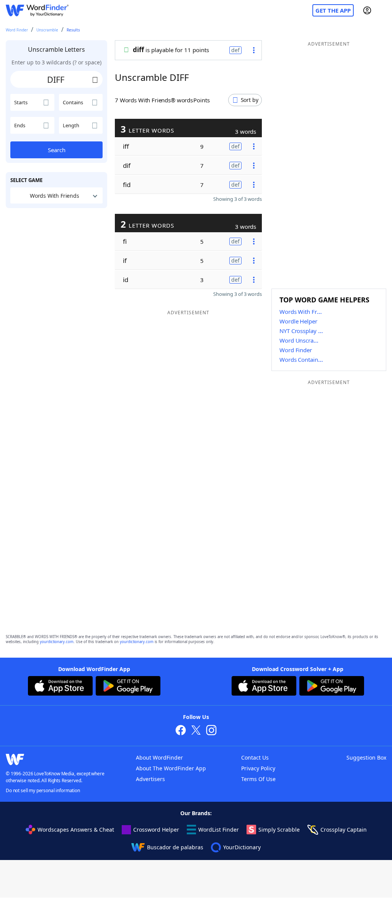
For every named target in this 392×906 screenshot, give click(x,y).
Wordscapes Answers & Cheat (76, 829)
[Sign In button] (367, 10)
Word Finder (17, 30)
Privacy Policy (258, 768)
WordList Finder (218, 829)
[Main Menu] (383, 10)
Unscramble (47, 30)
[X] (196, 731)
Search (56, 150)
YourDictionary (242, 847)
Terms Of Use (258, 779)
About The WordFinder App (171, 768)
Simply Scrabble (279, 829)
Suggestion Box (366, 757)
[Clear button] (95, 79)
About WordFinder (159, 757)
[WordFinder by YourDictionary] (37, 10)
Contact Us (255, 757)
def (235, 50)
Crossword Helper (156, 829)
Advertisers (150, 779)
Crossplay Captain (343, 829)
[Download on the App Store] (60, 687)
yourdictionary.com (57, 641)
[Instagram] (211, 731)
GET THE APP (333, 10)
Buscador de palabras (175, 847)
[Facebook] (181, 731)
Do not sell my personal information (43, 790)
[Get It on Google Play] (128, 687)
